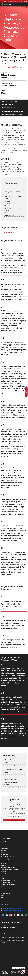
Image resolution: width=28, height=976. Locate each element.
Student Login (4, 848)
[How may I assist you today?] (23, 972)
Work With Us (4, 850)
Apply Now (6, 1)
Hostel (5, 772)
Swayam (3, 852)
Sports (2, 895)
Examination (4, 841)
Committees (4, 925)
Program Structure (7, 104)
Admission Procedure (9, 766)
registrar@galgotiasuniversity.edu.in (12, 908)
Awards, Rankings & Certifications (9, 859)
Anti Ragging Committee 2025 (8, 880)
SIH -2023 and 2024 (5, 893)
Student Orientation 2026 (11, 788)
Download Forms (5, 865)
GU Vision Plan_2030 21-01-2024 (9, 927)
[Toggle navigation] (25, 4)
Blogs (5, 762)
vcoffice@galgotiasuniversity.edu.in (12, 910)
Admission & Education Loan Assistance (10, 861)
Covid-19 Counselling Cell (7, 846)
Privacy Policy (13, 973)
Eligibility (5, 101)
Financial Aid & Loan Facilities (12, 769)
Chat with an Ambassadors (7, 929)
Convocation (4, 873)
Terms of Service (13, 971)
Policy (2, 878)
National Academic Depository (8, 856)
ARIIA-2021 (3, 863)
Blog (2, 888)
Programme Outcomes (8, 108)
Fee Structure (14, 101)
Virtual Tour (7, 759)
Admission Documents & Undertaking (10, 783)
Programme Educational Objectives (12, 114)
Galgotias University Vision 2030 (9, 876)
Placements (7, 776)
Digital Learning (4, 854)
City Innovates (21, 973)
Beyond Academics (5, 844)
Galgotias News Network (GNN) (8, 884)
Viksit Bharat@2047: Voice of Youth (9, 869)
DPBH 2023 (3, 871)
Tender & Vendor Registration (8, 867)
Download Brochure (9, 779)
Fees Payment (4, 891)
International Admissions (16, 1)
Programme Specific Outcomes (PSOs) (13, 111)
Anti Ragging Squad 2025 (7, 882)
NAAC (2, 897)
